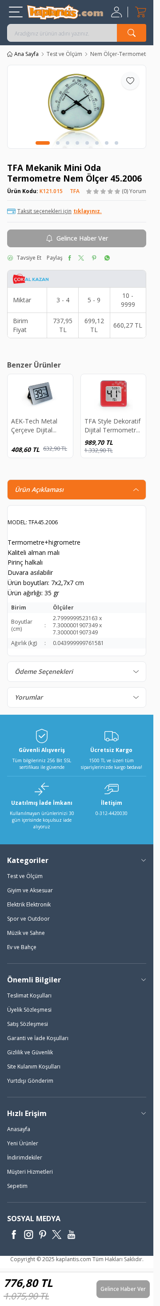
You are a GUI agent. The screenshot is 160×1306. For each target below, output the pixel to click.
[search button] (131, 33)
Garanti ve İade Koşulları (37, 1038)
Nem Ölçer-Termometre (120, 54)
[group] (77, 106)
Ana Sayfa (26, 54)
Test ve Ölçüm (64, 54)
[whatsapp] (107, 258)
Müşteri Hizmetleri (30, 1171)
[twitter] (81, 258)
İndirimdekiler (24, 1157)
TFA (75, 191)
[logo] (65, 12)
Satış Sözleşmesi (27, 1024)
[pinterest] (94, 258)
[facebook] (69, 258)
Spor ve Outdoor (28, 918)
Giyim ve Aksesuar (30, 890)
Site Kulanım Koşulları (33, 1066)
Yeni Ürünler (22, 1143)
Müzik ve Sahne (26, 933)
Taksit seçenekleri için (59, 211)
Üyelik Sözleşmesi (29, 1009)
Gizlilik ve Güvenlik (30, 1052)
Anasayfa (18, 1129)
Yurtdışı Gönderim (30, 1080)
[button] (43, 143)
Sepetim (17, 1186)
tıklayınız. (87, 211)
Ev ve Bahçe (21, 947)
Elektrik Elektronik (29, 904)
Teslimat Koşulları (29, 995)
